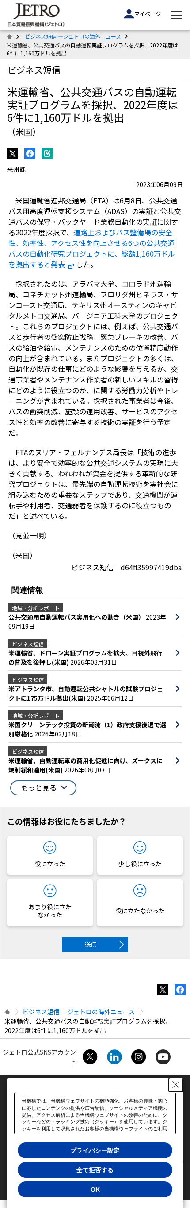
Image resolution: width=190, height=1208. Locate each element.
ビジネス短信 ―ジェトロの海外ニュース (73, 36)
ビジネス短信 (34, 69)
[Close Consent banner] (176, 1085)
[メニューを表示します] (176, 15)
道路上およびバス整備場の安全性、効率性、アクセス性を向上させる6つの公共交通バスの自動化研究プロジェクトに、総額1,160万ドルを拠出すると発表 (91, 248)
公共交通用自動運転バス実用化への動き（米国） (77, 616)
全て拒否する (95, 1169)
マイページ (147, 13)
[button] (43, 787)
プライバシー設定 (95, 1150)
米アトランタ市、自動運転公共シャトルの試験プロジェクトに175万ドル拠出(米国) (85, 693)
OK (95, 1189)
